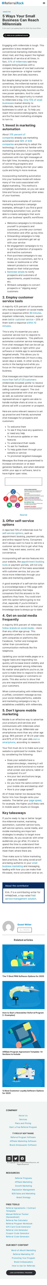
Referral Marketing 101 (23, 1254)
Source (23, 515)
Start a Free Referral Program (23, 1127)
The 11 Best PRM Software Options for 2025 (23, 976)
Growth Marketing (23, 1186)
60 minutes (35, 313)
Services (23, 1119)
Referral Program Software (23, 1137)
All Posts (24, 930)
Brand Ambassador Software (23, 1145)
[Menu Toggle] (44, 3)
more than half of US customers (19, 379)
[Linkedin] (9, 1159)
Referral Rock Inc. (30, 1162)
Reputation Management (23, 1189)
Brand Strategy (24, 1197)
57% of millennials (17, 61)
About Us (23, 1115)
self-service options (12, 533)
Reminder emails (16, 272)
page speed (35, 800)
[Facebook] (22, 1159)
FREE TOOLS (13, 1204)
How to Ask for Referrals (23, 1266)
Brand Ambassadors (23, 1262)
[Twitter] (16, 1159)
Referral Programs (23, 1178)
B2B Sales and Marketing (23, 1193)
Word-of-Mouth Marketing (23, 1250)
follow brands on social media (18, 628)
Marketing (7, 12)
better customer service (20, 319)
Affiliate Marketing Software (23, 1141)
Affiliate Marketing (23, 1182)
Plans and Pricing (23, 1123)
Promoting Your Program (23, 1258)
